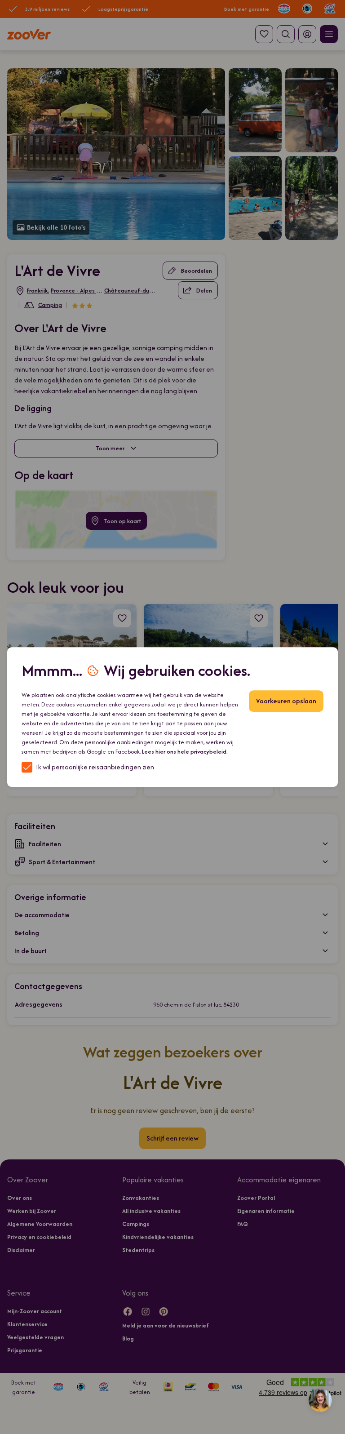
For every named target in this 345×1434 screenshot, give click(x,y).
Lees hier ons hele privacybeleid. (185, 751)
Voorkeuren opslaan (286, 701)
